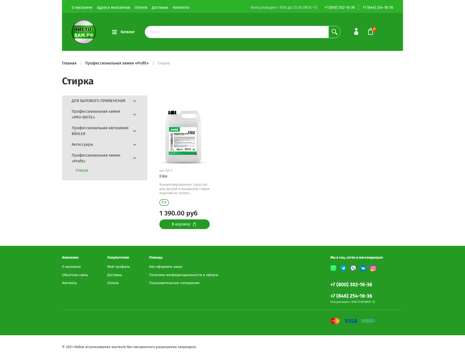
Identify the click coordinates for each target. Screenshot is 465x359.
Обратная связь (75, 275)
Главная (69, 63)
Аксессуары (82, 144)
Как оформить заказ (165, 267)
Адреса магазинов (113, 7)
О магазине (82, 7)
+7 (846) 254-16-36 (378, 7)
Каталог (128, 32)
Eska (163, 176)
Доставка (160, 7)
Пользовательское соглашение (174, 283)
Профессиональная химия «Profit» (117, 63)
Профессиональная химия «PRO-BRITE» (96, 114)
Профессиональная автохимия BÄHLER (100, 131)
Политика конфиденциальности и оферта (183, 275)
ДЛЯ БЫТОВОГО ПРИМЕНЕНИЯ (98, 100)
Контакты (181, 7)
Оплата (141, 7)
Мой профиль (118, 267)
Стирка (82, 170)
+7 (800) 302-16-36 (339, 7)
